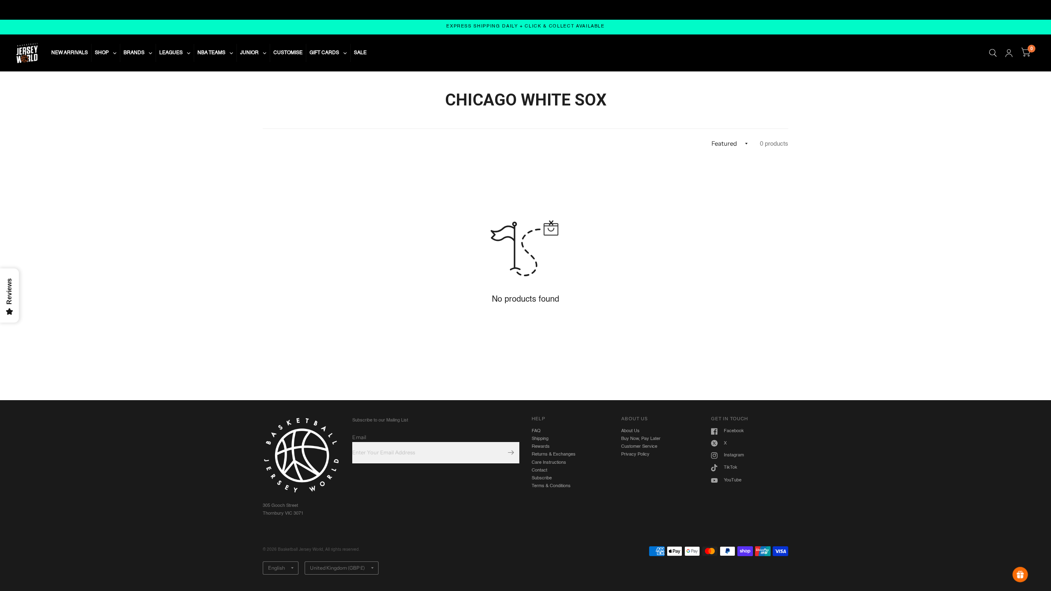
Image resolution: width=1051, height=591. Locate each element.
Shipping (540, 438)
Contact (539, 470)
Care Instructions (549, 462)
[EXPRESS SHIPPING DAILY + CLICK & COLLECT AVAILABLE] (525, 27)
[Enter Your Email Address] (511, 452)
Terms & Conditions (551, 485)
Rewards (541, 446)
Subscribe (542, 478)
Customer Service (639, 446)
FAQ (536, 430)
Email (359, 437)
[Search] (993, 52)
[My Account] (1009, 52)
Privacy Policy (635, 454)
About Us (630, 430)
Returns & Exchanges (554, 454)
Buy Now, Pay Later (641, 438)
